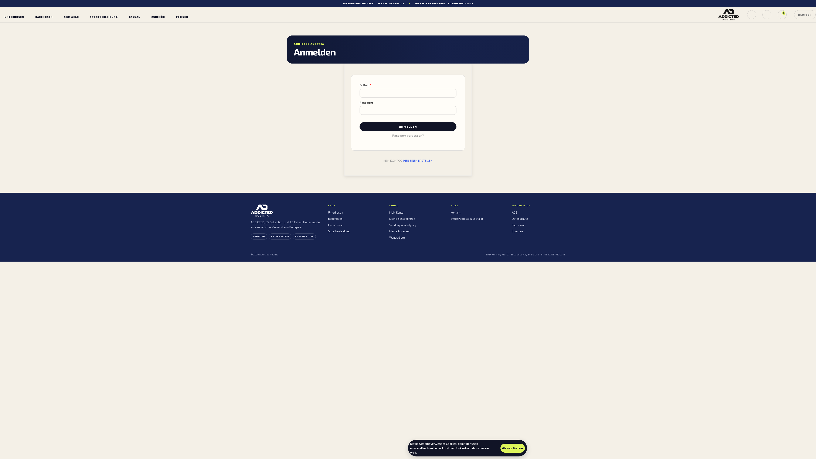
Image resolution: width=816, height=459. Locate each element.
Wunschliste (397, 237)
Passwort (367, 102)
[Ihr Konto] (766, 14)
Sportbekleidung (339, 231)
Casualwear (335, 225)
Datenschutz (520, 218)
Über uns (517, 231)
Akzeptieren (512, 448)
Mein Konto (396, 212)
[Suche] (751, 14)
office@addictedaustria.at (467, 218)
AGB (514, 212)
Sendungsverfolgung (402, 225)
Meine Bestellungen (402, 218)
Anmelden (408, 126)
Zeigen (451, 110)
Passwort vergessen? (408, 135)
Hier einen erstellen (417, 161)
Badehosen (335, 218)
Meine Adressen (399, 231)
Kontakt (455, 212)
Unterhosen (335, 212)
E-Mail (364, 85)
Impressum (519, 225)
